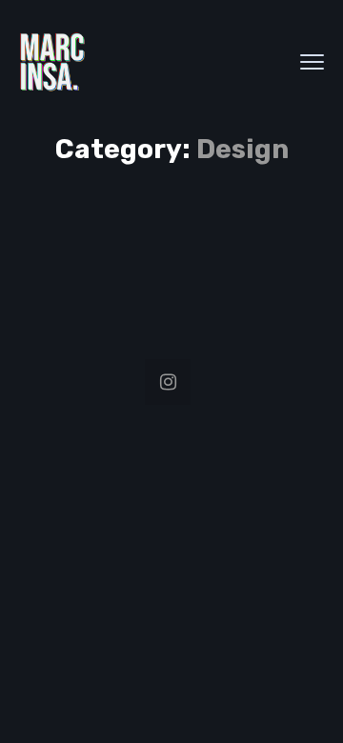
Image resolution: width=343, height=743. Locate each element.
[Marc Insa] (52, 62)
